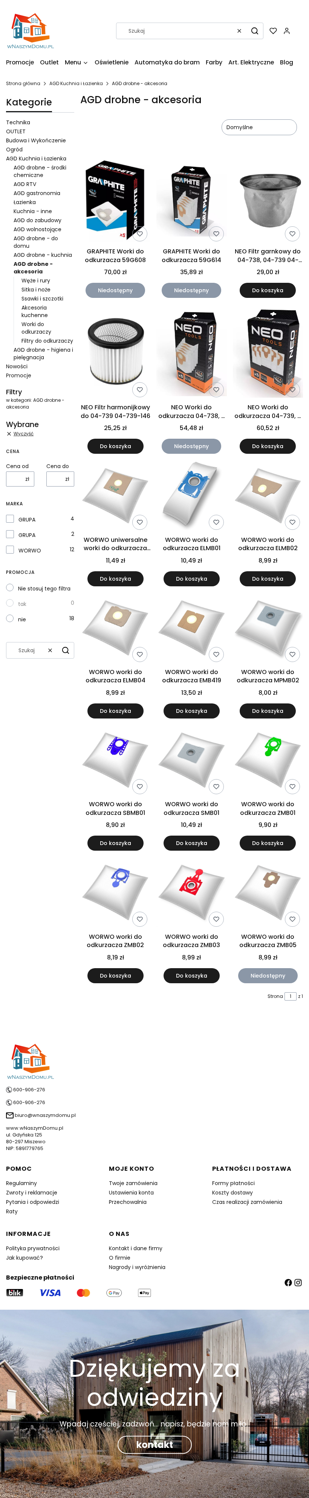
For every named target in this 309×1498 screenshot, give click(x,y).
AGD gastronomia (37, 193)
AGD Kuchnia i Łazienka (76, 83)
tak (22, 604)
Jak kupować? (24, 1258)
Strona (275, 996)
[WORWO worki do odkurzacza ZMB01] (268, 761)
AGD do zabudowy (37, 220)
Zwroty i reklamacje (31, 1192)
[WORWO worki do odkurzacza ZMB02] (115, 893)
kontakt (154, 1444)
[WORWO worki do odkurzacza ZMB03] (191, 893)
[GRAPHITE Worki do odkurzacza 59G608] (115, 201)
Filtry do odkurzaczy (47, 341)
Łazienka (25, 202)
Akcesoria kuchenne (34, 311)
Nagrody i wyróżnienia (137, 1267)
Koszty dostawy (232, 1192)
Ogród (14, 149)
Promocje (18, 375)
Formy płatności (233, 1183)
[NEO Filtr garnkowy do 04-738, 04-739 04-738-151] (268, 201)
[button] (255, 30)
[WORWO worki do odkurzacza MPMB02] (268, 628)
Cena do (57, 466)
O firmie (119, 1258)
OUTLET (16, 131)
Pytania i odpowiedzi (32, 1202)
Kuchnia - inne (33, 211)
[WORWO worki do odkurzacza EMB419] (191, 628)
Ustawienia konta (131, 1192)
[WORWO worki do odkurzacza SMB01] (191, 761)
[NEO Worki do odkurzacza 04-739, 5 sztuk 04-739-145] (268, 352)
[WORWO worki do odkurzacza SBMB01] (115, 761)
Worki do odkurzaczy (36, 328)
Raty (12, 1211)
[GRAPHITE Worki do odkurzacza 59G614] (191, 201)
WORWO (29, 550)
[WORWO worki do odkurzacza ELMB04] (115, 628)
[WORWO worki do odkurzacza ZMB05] (268, 893)
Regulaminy (21, 1183)
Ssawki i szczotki (42, 298)
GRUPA (26, 519)
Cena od (17, 466)
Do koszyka (267, 290)
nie (22, 619)
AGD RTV (25, 184)
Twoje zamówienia (133, 1183)
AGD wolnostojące (37, 229)
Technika (18, 122)
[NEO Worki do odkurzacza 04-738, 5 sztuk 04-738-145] (191, 352)
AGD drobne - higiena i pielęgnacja (43, 353)
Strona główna (23, 83)
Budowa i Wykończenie (36, 140)
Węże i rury (35, 280)
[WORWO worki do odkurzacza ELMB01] (191, 496)
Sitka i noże (35, 289)
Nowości (17, 366)
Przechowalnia (128, 1202)
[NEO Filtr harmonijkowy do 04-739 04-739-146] (115, 352)
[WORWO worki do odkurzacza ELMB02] (268, 496)
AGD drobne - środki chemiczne (40, 171)
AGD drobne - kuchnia (43, 255)
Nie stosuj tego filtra (44, 588)
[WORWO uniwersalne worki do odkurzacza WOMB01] (115, 496)
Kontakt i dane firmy (135, 1248)
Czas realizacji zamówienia (247, 1202)
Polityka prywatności (33, 1248)
